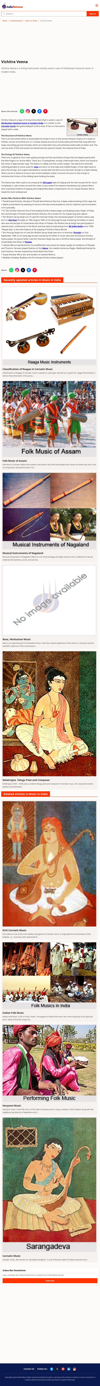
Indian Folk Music (13, 1012)
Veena (45, 248)
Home (4, 21)
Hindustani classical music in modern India (22, 123)
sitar (36, 167)
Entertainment (16, 21)
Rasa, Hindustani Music (17, 639)
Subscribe (50, 1281)
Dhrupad (47, 182)
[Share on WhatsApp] (22, 111)
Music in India (31, 21)
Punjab (77, 232)
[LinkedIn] (69, 1369)
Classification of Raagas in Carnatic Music (28, 369)
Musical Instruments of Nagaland (23, 553)
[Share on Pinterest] (45, 111)
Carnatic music (8, 126)
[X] (57, 1369)
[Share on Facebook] (39, 111)
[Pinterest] (63, 1369)
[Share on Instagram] (28, 111)
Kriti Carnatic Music (14, 930)
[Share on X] (33, 111)
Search (93, 13)
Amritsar (12, 220)
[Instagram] (74, 1369)
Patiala (28, 242)
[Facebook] (52, 1369)
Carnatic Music (11, 1255)
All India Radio (76, 226)
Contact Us (29, 1369)
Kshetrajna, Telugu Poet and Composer (26, 780)
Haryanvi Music (12, 1105)
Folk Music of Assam (15, 460)
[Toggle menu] (97, 5)
